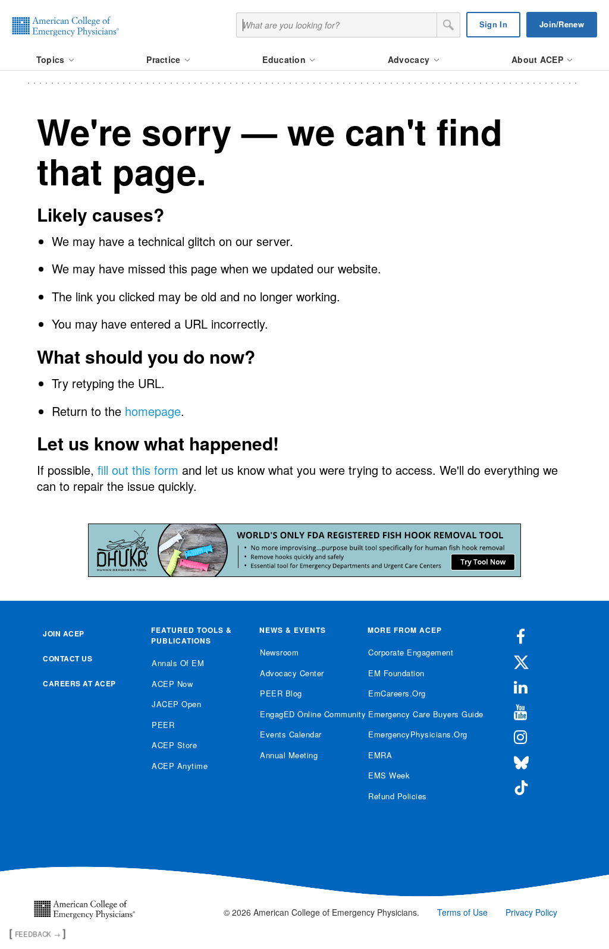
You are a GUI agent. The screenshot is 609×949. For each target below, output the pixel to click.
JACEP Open (176, 704)
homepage (153, 411)
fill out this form (138, 469)
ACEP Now (172, 683)
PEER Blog (281, 693)
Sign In (493, 24)
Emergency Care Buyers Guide (413, 714)
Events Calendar (291, 734)
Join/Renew (561, 24)
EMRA (380, 755)
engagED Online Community (305, 714)
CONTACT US (67, 658)
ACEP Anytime (180, 765)
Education (285, 59)
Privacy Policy (531, 912)
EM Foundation (396, 673)
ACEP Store (174, 745)
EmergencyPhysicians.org (413, 734)
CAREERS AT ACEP (79, 683)
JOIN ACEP (63, 633)
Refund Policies (397, 796)
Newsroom (279, 652)
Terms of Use (462, 912)
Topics (51, 59)
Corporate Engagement (410, 652)
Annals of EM (178, 663)
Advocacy (410, 59)
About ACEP (538, 59)
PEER (163, 724)
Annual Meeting (289, 755)
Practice (164, 59)
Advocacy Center (292, 673)
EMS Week (389, 775)
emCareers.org (397, 693)
